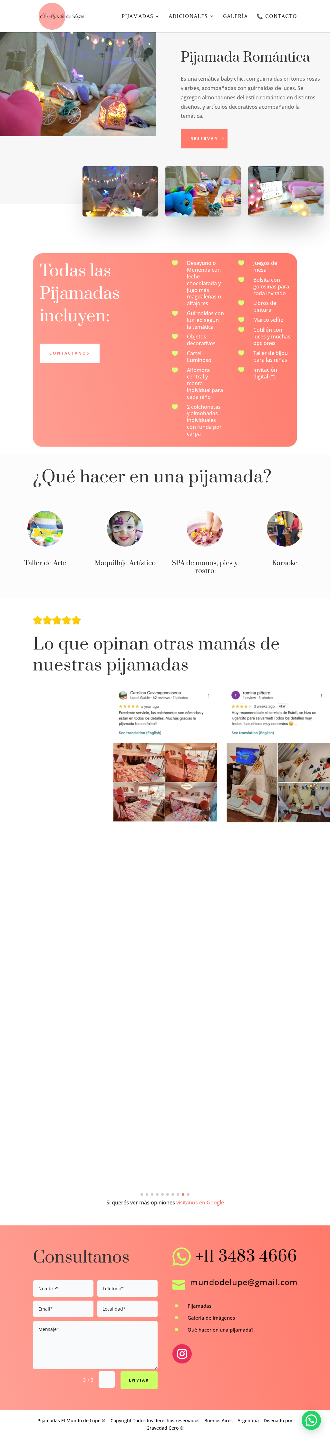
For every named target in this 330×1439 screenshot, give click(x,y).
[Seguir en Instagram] (182, 1354)
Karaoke (284, 563)
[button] (142, 1194)
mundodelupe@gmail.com (244, 1281)
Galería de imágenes (211, 1317)
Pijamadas (199, 1306)
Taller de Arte (45, 563)
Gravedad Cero (162, 1428)
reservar (204, 138)
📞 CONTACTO (277, 16)
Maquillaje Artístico (125, 563)
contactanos (69, 353)
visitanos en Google (200, 1202)
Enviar (139, 1380)
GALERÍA (235, 16)
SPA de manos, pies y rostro (205, 567)
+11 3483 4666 (246, 1257)
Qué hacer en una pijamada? (221, 1329)
